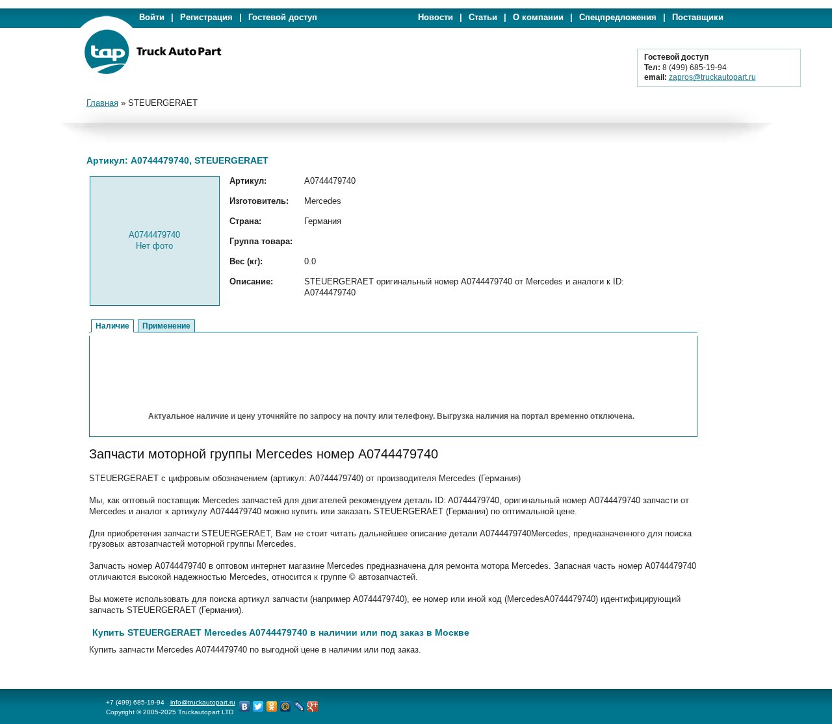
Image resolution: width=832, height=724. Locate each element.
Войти (151, 17)
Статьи (483, 17)
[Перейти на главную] (152, 71)
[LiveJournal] (299, 706)
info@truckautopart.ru (202, 702)
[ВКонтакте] (245, 706)
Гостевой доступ (282, 17)
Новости (435, 17)
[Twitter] (258, 706)
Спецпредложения (617, 17)
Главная (102, 103)
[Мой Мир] (285, 706)
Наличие (112, 326)
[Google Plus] (313, 706)
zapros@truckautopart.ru (712, 77)
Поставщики (697, 17)
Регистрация (206, 17)
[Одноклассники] (272, 706)
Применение (166, 326)
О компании (538, 17)
